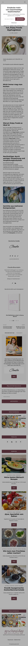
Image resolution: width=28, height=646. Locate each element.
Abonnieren (20, 19)
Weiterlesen (14, 22)
